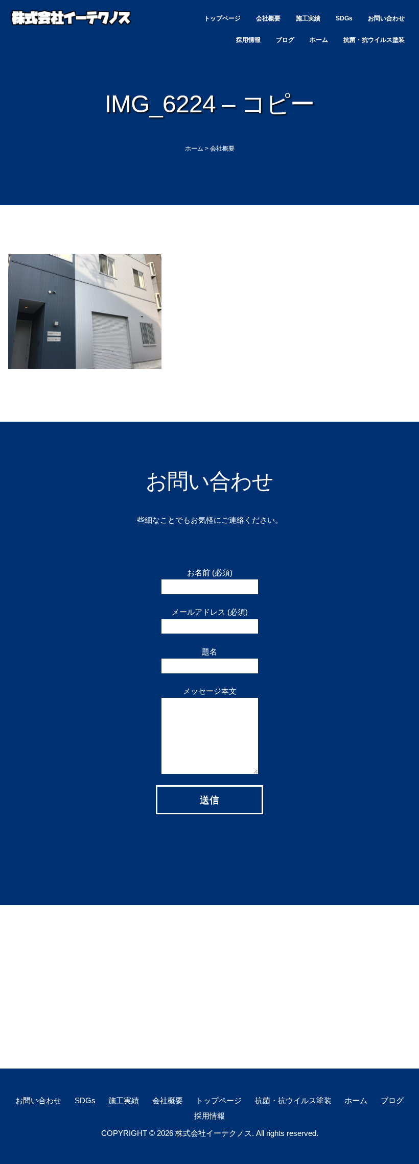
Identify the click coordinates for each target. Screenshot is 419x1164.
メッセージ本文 (210, 691)
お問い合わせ (386, 18)
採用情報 (248, 39)
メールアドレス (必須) (210, 612)
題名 (209, 651)
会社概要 (268, 18)
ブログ (285, 39)
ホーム (319, 39)
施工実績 (308, 18)
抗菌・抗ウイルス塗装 (374, 39)
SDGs (344, 18)
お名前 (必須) (209, 572)
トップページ (222, 18)
